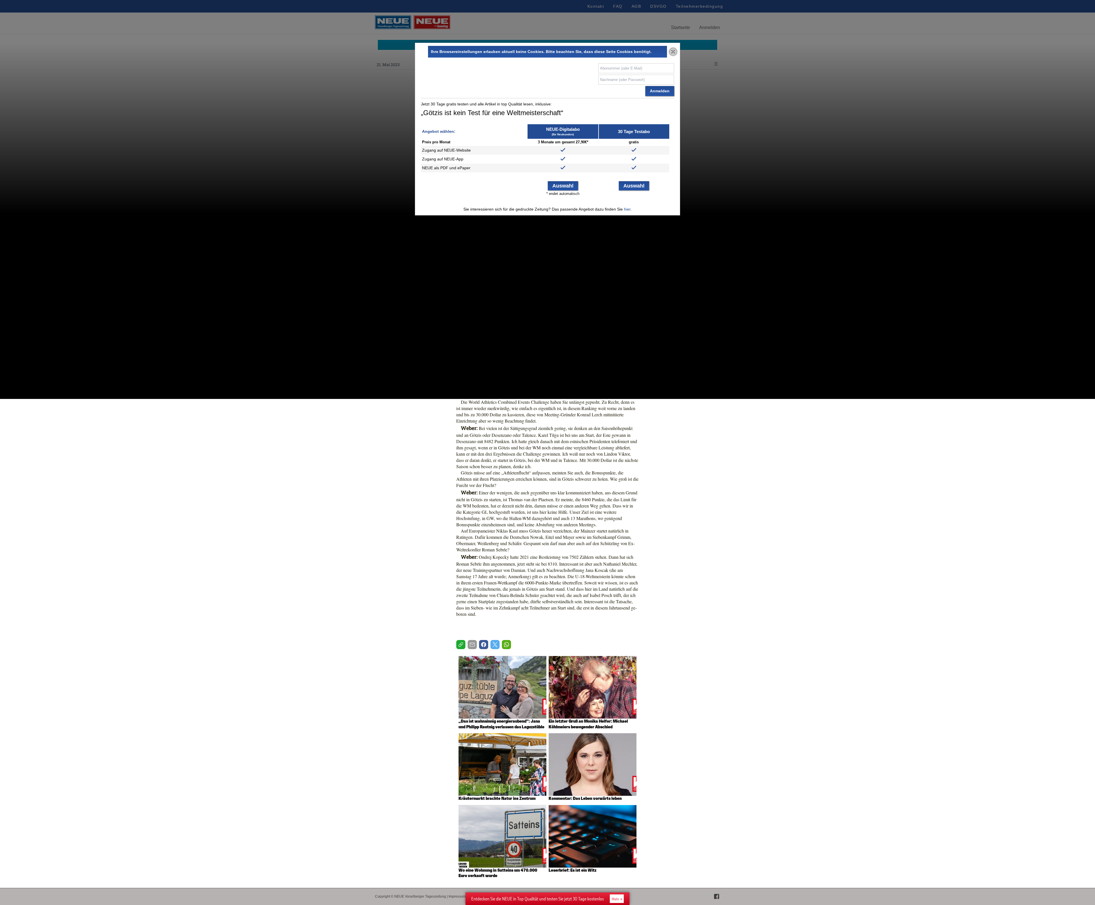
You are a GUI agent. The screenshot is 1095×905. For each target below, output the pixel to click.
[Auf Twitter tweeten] (495, 644)
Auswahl (562, 186)
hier (627, 209)
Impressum (457, 896)
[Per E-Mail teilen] (472, 644)
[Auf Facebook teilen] (483, 644)
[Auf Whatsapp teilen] (506, 644)
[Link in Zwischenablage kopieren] (460, 644)
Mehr (615, 899)
